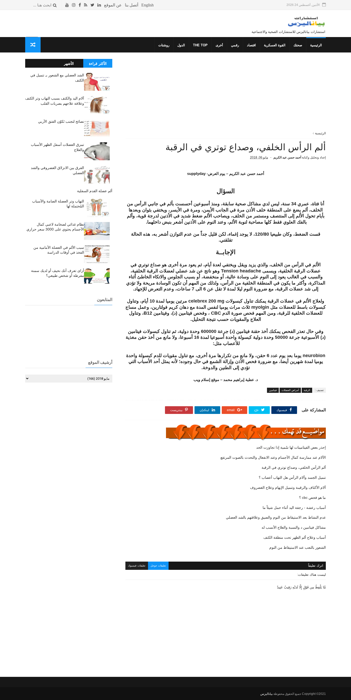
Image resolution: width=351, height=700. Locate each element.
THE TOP (200, 45)
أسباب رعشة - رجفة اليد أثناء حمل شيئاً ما (294, 508)
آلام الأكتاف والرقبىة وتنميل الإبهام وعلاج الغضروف (288, 487)
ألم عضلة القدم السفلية (94, 191)
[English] (147, 5)
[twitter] (92, 5)
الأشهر (69, 63)
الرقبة (307, 390)
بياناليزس (266, 694)
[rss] (85, 5)
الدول (181, 45)
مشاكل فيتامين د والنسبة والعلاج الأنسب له (294, 527)
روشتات (163, 45)
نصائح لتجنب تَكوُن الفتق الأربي (61, 121)
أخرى (219, 45)
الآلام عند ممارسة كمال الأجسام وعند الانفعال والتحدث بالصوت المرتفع (273, 457)
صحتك (297, 45)
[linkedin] (99, 5)
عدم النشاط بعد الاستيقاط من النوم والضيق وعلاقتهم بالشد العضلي (276, 517)
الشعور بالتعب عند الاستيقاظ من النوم (297, 547)
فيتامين (273, 390)
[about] (113, 5)
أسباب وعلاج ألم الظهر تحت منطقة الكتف (294, 537)
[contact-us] (131, 5)
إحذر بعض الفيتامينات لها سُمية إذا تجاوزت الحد (291, 447)
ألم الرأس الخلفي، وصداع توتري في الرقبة (294, 467)
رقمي (235, 45)
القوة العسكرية (274, 45)
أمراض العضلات (290, 390)
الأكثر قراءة (98, 63)
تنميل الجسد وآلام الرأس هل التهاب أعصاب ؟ (292, 477)
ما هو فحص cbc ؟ (312, 497)
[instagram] (74, 5)
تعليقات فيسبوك (136, 565)
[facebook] (80, 5)
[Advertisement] (225, 95)
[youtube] (67, 5)
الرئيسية (316, 45)
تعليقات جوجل (158, 565)
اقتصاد (251, 45)
